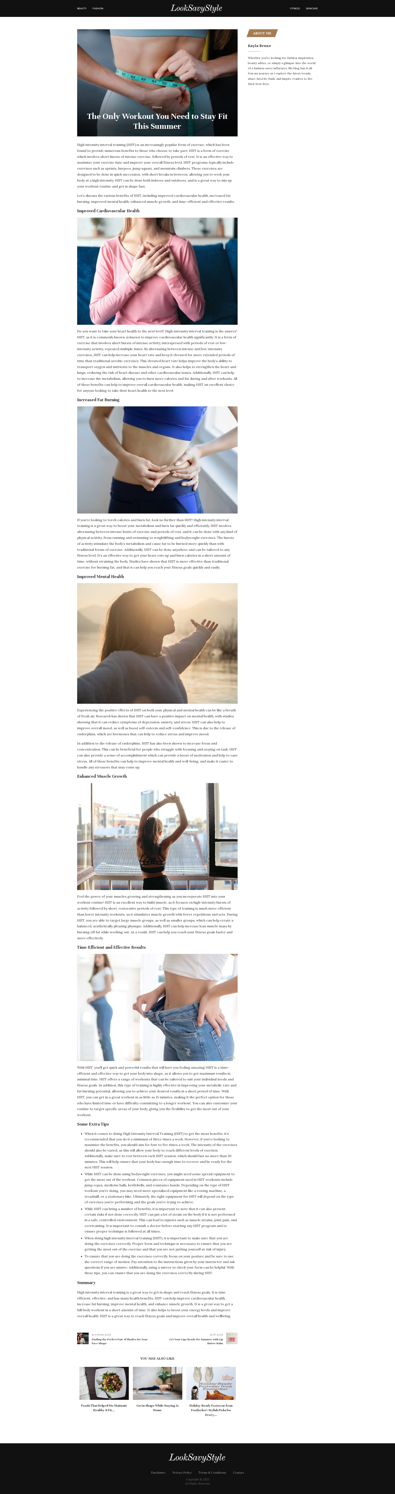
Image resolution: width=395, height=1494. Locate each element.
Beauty (81, 8)
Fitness (295, 8)
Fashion (98, 8)
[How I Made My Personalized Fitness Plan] (211, 1383)
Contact (238, 1468)
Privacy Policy (182, 1468)
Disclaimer (158, 1468)
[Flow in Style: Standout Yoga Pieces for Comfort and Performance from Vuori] (157, 1383)
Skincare (312, 8)
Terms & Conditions (212, 1468)
